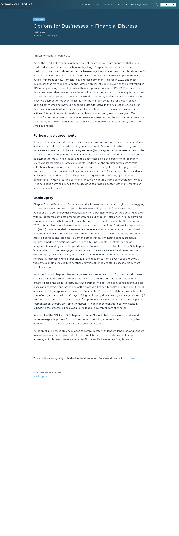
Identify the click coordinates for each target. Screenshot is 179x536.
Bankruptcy (40, 376)
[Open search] (156, 4)
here (132, 358)
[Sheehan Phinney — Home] (17, 4)
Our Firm (120, 4)
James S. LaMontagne (47, 35)
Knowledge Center (139, 4)
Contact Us (168, 4)
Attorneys (86, 4)
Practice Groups (102, 4)
